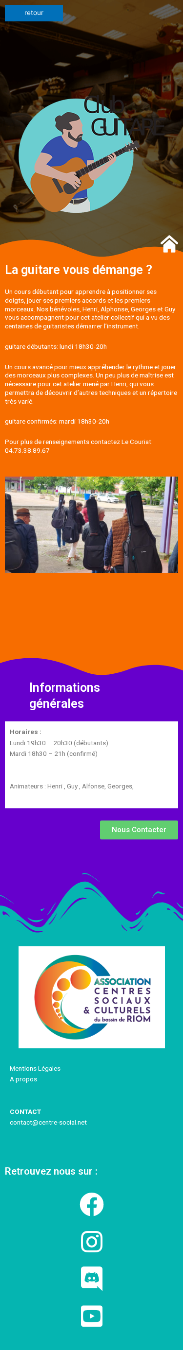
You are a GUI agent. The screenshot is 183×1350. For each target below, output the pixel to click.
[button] (139, 829)
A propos (23, 1079)
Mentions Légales (35, 1068)
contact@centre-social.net (49, 1122)
